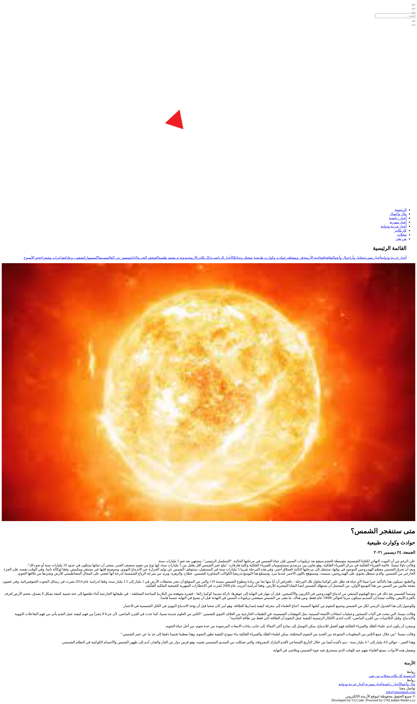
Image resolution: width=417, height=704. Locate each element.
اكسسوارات (91, 257)
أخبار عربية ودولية (394, 226)
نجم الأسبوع (32, 257)
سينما (102, 257)
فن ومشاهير (295, 257)
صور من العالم (117, 257)
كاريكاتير (400, 230)
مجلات (402, 234)
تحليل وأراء (356, 257)
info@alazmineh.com (400, 692)
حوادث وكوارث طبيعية (270, 257)
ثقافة (329, 257)
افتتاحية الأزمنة (314, 257)
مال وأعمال (398, 214)
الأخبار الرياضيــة (222, 257)
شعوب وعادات (74, 257)
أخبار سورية (398, 222)
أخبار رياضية (398, 218)
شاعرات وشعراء (53, 257)
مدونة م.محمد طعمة (173, 257)
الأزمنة (192, 257)
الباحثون (132, 257)
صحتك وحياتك (243, 257)
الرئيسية (401, 210)
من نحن (401, 239)
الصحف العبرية (148, 257)
